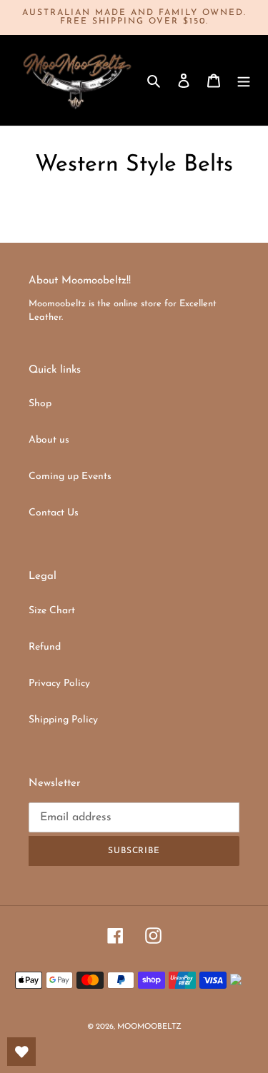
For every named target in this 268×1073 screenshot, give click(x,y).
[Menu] (244, 80)
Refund (45, 647)
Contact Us (54, 513)
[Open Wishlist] (21, 1051)
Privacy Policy (59, 683)
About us (49, 440)
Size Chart (52, 610)
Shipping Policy (63, 720)
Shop (40, 403)
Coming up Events (70, 476)
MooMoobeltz (149, 1027)
